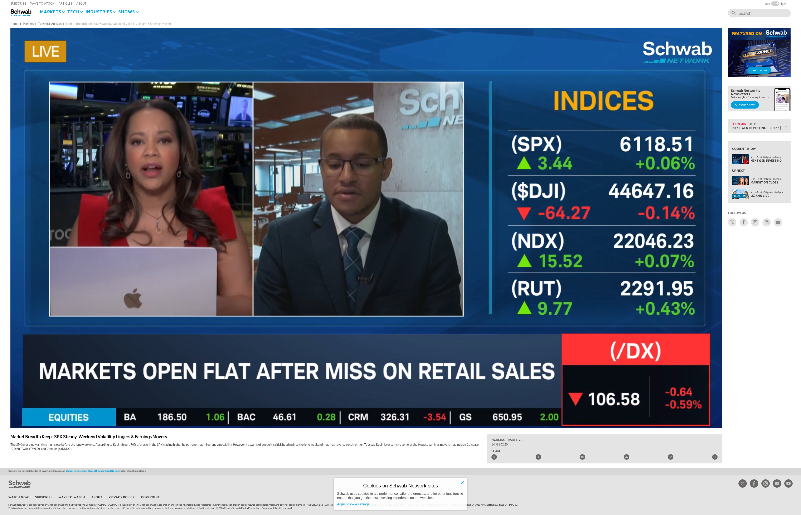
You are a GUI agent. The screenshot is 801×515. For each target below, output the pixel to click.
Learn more (759, 70)
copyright (150, 497)
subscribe (18, 3)
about (81, 3)
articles (65, 3)
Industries (99, 11)
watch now (18, 497)
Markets (50, 11)
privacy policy (122, 497)
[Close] (462, 482)
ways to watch (42, 3)
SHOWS (126, 11)
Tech (73, 11)
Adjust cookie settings (353, 504)
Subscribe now (745, 105)
